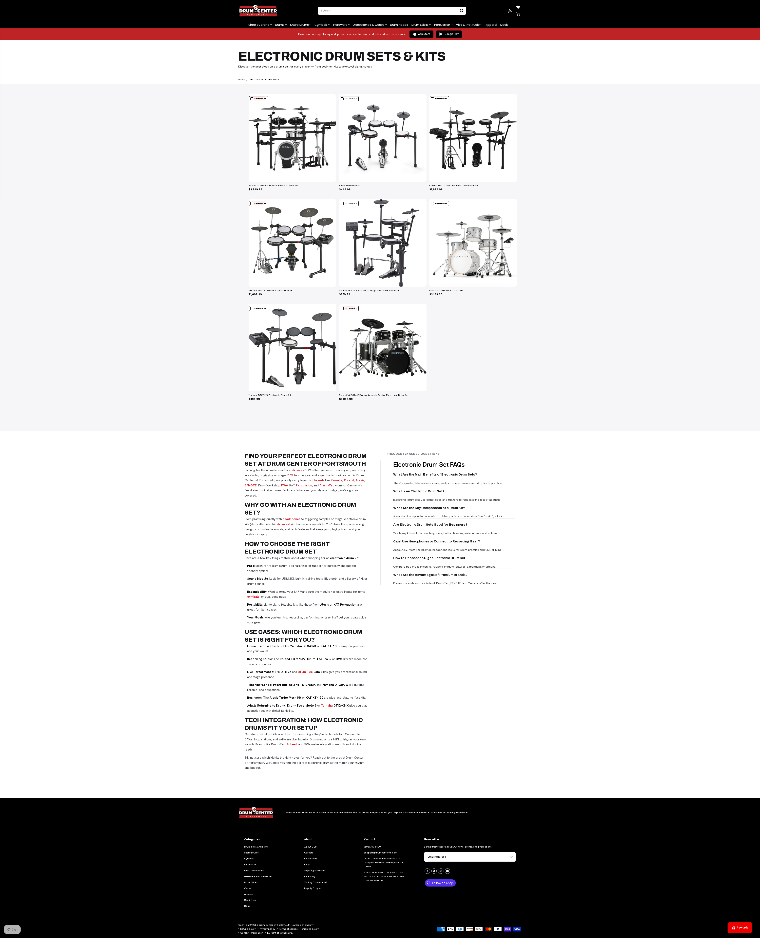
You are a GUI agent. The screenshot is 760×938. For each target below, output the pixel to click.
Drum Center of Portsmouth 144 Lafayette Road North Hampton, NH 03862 (383, 862)
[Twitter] (434, 871)
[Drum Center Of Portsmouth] (258, 10)
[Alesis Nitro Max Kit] (383, 138)
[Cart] (518, 14)
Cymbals (321, 25)
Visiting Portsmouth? (315, 882)
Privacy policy (267, 928)
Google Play (452, 34)
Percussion (442, 25)
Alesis (360, 480)
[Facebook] (427, 871)
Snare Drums (300, 25)
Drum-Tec (326, 485)
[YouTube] (447, 871)
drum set (298, 470)
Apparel (491, 25)
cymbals (253, 597)
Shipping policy (310, 928)
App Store (424, 34)
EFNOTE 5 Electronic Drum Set (446, 290)
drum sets (284, 524)
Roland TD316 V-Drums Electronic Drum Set (454, 185)
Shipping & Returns (314, 870)
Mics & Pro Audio (468, 25)
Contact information (251, 932)
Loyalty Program (313, 888)
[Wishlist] (518, 7)
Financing (309, 876)
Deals (504, 25)
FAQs (307, 864)
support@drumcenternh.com (380, 852)
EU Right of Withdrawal (280, 932)
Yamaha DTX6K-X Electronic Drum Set (270, 395)
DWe (284, 485)
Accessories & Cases (369, 25)
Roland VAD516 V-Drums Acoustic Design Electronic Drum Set (373, 395)
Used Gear (250, 900)
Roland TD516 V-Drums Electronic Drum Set (273, 185)
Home (241, 79)
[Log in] (510, 10)
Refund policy (248, 928)
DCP (290, 475)
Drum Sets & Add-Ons (256, 846)
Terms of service (288, 928)
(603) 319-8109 (372, 846)
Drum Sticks (420, 25)
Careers (308, 852)
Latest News (310, 858)
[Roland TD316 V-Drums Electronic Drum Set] (473, 138)
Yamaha (336, 480)
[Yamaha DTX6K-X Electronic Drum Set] (292, 348)
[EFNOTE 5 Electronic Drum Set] (473, 243)
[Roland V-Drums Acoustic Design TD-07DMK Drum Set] (383, 243)
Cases (247, 888)
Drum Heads (399, 25)
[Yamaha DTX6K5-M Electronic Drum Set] (292, 243)
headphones (291, 519)
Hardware (340, 25)
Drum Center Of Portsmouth (274, 925)
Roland (349, 480)
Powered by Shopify (302, 925)
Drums (280, 25)
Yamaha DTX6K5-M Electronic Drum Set (271, 290)
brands (319, 480)
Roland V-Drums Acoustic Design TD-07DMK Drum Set (369, 290)
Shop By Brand (259, 25)
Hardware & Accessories (258, 876)
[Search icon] (461, 11)
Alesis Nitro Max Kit (349, 185)
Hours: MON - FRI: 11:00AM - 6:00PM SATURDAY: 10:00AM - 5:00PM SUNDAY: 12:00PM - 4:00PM (385, 876)
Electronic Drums (254, 870)
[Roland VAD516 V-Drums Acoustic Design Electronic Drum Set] (383, 348)
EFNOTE (251, 485)
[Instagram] (440, 871)
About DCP (310, 846)
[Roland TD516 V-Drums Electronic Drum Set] (292, 138)
